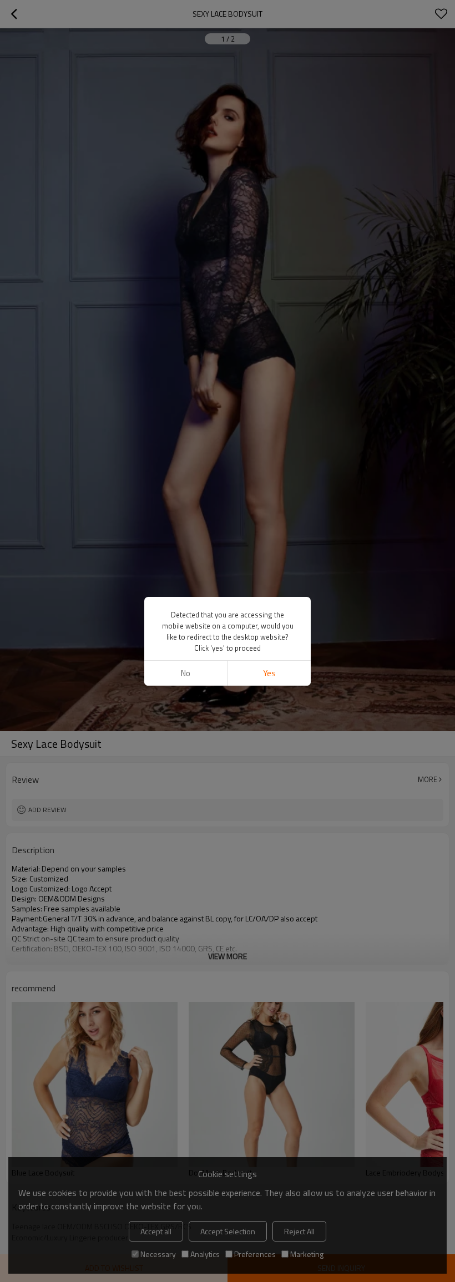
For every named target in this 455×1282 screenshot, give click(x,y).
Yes (269, 673)
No (185, 673)
